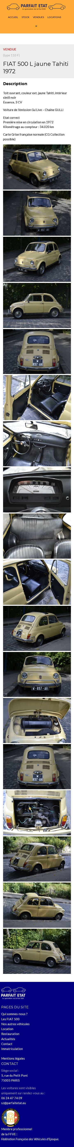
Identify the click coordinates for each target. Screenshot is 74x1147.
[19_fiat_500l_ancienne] (37, 628)
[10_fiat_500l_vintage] (37, 167)
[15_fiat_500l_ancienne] (37, 397)
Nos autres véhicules (15, 1024)
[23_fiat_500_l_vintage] (37, 812)
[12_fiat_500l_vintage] (37, 259)
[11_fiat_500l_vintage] (37, 213)
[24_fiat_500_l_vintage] (37, 859)
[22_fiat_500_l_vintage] (37, 766)
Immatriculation (12, 1049)
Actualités (8, 1039)
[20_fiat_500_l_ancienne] (37, 674)
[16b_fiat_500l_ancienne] (37, 489)
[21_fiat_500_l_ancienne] (37, 720)
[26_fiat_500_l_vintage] (37, 951)
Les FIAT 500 (10, 1019)
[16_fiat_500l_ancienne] (37, 443)
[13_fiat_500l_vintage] (37, 305)
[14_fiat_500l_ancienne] (37, 351)
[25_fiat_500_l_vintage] (37, 905)
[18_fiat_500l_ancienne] (37, 582)
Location (7, 1029)
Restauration (10, 1034)
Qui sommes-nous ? (14, 1014)
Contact (6, 1044)
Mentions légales (13, 1058)
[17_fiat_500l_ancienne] (37, 536)
